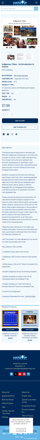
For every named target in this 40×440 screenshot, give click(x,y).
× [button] (32, 416)
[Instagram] (28, 374)
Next (37, 326)
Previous (2, 326)
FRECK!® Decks (7, 403)
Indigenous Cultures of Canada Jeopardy (10, 334)
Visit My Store (30, 296)
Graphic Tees (26, 396)
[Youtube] (20, 374)
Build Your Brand (7, 400)
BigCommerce (8, 431)
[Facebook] (4, 134)
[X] (12, 134)
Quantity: (6, 110)
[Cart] (37, 2)
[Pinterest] (16, 134)
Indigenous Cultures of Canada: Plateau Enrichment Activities (30, 335)
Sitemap (5, 417)
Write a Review (7, 70)
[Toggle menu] (2, 2)
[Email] (8, 134)
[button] (20, 127)
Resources (5, 392)
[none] (20, 33)
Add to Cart (10, 329)
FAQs (3, 407)
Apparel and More (8, 396)
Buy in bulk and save (21, 75)
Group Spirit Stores (29, 406)
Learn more (21, 430)
